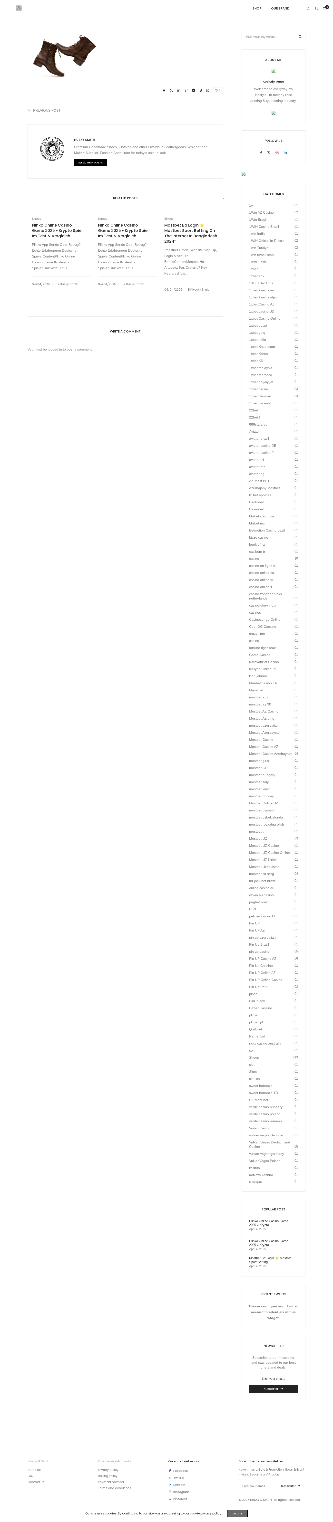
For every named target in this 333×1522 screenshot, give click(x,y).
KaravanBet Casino (264, 662)
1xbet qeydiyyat (261, 382)
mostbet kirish (260, 789)
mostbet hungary (262, 775)
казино (254, 1168)
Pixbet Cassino (260, 1008)
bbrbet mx (257, 523)
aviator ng (256, 474)
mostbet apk (258, 697)
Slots (253, 1072)
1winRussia (258, 262)
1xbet (253, 269)
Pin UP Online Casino (265, 980)
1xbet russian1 (260, 403)
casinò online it (260, 587)
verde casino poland (264, 1114)
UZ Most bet (258, 1100)
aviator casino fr (261, 453)
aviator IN (256, 460)
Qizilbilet (255, 1029)
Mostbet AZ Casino (263, 711)
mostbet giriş (259, 761)
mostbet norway (261, 796)
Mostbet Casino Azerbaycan (270, 754)
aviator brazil (259, 438)
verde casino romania (266, 1121)
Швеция (255, 1182)
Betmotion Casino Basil (267, 530)
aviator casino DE (262, 445)
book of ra (257, 544)
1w (251, 205)
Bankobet (256, 502)
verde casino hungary (266, 1107)
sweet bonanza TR (263, 1093)
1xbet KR (256, 361)
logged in (55, 349)
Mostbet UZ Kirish (263, 860)
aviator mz (257, 467)
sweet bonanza (261, 1086)
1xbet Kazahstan (262, 347)
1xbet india (257, 340)
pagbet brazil (259, 902)
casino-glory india (262, 605)
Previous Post (47, 110)
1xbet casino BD (261, 311)
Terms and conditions (114, 1488)
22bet (253, 410)
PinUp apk (257, 1001)
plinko (253, 1015)
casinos (255, 612)
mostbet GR (258, 768)
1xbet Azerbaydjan (263, 297)
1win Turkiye (258, 248)
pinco (253, 994)
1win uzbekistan (261, 255)
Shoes (36, 219)
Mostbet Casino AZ (263, 747)
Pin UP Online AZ (262, 973)
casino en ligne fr (262, 566)
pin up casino (259, 951)
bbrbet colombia (261, 516)
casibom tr (257, 551)
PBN (252, 909)
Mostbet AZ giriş (261, 718)
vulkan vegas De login (266, 1135)
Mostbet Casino (261, 740)
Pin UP (254, 923)
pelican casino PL (262, 916)
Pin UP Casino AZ (262, 959)
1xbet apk (256, 276)
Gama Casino (259, 655)
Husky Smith (84, 139)
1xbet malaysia (260, 368)
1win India (257, 234)
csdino (254, 641)
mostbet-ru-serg (261, 874)
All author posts (90, 162)
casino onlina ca (261, 573)
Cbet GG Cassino (262, 626)
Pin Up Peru (258, 987)
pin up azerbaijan (262, 937)
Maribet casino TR (263, 683)
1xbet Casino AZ (261, 304)
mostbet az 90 (260, 704)
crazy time (257, 634)
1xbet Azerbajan (261, 290)
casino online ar (261, 580)
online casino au (261, 888)
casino (254, 559)
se (251, 1050)
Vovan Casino (259, 1128)
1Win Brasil (257, 219)
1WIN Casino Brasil (264, 226)
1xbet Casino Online (264, 318)
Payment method (111, 1482)
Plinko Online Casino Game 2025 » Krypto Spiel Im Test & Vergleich (57, 231)
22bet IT (255, 417)
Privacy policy (108, 1470)
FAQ (30, 1476)
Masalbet (256, 690)
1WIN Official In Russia (266, 241)
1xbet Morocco (260, 375)
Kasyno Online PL (263, 669)
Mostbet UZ (258, 838)
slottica (254, 1079)
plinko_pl (256, 1022)
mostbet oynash (261, 810)
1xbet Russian (260, 396)
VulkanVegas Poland (265, 1161)
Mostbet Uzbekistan (264, 867)
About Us (34, 1470)
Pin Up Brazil (259, 944)
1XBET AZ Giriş (261, 283)
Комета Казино (261, 1175)
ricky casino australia (265, 1043)
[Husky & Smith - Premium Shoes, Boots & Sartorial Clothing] (19, 9)
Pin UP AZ (257, 930)
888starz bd (258, 424)
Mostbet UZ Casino (264, 845)
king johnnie (258, 676)
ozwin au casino (261, 895)
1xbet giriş (257, 332)
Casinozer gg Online (265, 619)
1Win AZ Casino (261, 212)
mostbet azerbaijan (264, 725)
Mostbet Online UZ (263, 803)
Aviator (254, 431)
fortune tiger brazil (263, 648)
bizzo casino (258, 537)
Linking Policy (108, 1476)
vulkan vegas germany (266, 1154)
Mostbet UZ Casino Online (269, 853)
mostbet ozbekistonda (266, 817)
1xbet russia (258, 389)
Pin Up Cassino (261, 966)
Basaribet (256, 509)
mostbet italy (259, 782)
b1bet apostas (260, 495)
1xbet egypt (258, 325)
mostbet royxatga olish (266, 824)
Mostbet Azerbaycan (265, 732)
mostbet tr (257, 831)
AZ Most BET (259, 481)
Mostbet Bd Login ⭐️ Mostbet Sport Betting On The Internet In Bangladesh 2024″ (190, 233)
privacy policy (210, 1513)
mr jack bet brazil (262, 881)
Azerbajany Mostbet (264, 488)
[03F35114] (164, 90)
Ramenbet (257, 1036)
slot (252, 1064)
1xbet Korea (258, 354)
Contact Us (36, 1482)
